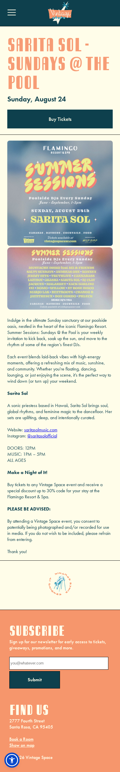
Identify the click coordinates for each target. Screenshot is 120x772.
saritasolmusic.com (40, 430)
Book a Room (21, 739)
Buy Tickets (60, 119)
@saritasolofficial (42, 436)
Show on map (21, 745)
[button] (12, 760)
